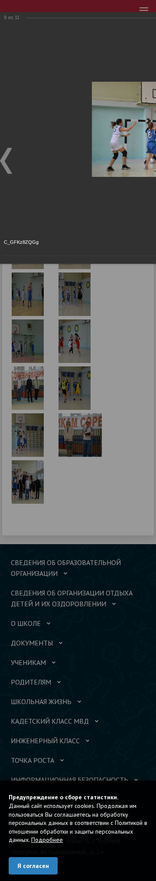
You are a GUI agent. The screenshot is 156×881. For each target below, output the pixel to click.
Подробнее (47, 840)
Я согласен (33, 866)
